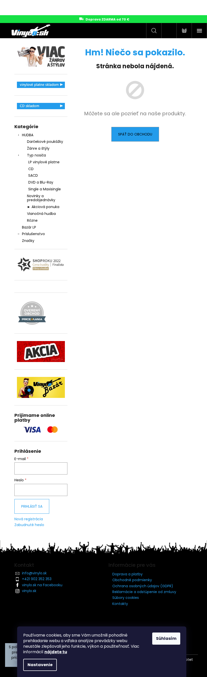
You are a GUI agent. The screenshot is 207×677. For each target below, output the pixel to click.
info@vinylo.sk (34, 573)
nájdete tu (55, 652)
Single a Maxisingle (44, 189)
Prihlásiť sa (31, 506)
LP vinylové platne (44, 162)
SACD (33, 175)
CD (31, 168)
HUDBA (27, 135)
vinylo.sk (29, 590)
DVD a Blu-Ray (40, 182)
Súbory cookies (125, 597)
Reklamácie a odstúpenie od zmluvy (144, 591)
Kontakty (120, 603)
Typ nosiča (36, 155)
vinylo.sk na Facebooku (42, 585)
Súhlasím (166, 638)
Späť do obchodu (135, 134)
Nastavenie (40, 665)
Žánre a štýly (38, 148)
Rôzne (32, 220)
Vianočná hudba (41, 213)
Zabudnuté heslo (29, 525)
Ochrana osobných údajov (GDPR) (142, 586)
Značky (28, 240)
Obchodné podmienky (132, 579)
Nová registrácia (28, 519)
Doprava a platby (127, 574)
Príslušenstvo (33, 233)
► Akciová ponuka (43, 206)
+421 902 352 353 (36, 578)
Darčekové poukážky (45, 141)
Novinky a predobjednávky (41, 198)
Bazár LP (29, 227)
